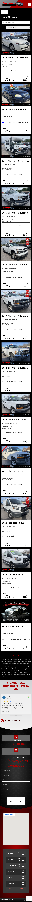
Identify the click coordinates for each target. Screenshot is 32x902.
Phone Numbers (16, 741)
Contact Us (16, 766)
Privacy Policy (27, 901)
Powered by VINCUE (6, 899)
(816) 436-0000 (18, 744)
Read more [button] (5, 711)
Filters (4, 12)
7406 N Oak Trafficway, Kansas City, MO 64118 (18, 761)
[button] (29, 4)
